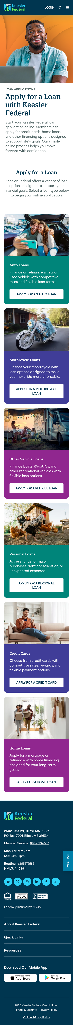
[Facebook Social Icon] (46, 882)
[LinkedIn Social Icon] (37, 882)
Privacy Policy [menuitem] (48, 1009)
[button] (61, 7)
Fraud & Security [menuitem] (26, 1009)
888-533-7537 (39, 843)
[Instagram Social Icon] (27, 882)
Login (49, 7)
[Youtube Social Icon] (8, 882)
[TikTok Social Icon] (56, 882)
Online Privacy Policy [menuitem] (36, 1017)
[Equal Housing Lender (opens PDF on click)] (7, 896)
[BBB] (40, 896)
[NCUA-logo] (21, 896)
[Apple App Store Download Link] (20, 978)
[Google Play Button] (55, 978)
